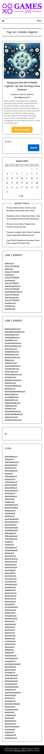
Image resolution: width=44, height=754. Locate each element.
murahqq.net (10, 280)
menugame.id (10, 661)
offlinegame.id (10, 533)
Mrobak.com (9, 360)
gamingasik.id (10, 570)
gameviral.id (9, 718)
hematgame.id (10, 655)
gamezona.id (10, 638)
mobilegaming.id (11, 530)
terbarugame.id (11, 547)
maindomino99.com (13, 286)
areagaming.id (10, 587)
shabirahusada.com (12, 403)
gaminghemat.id (11, 559)
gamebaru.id (9, 712)
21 (27, 183)
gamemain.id (10, 630)
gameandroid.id (11, 465)
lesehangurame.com (13, 329)
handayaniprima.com (13, 343)
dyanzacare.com (11, 417)
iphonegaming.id (11, 527)
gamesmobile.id (11, 485)
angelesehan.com (12, 354)
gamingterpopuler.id (13, 692)
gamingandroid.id (12, 519)
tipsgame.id (9, 553)
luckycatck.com (11, 349)
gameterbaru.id (11, 496)
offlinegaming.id (11, 536)
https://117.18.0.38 (12, 289)
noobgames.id (10, 715)
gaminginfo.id (10, 556)
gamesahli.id (10, 604)
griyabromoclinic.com (13, 420)
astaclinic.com (10, 408)
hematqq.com (10, 303)
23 (37, 183)
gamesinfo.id (10, 479)
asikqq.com (9, 263)
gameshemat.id (11, 618)
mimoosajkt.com (11, 372)
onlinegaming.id (11, 539)
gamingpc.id (9, 516)
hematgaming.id (11, 607)
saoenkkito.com (11, 340)
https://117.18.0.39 (12, 272)
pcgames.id (9, 544)
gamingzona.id (10, 579)
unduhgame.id (10, 735)
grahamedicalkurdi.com (14, 414)
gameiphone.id (10, 468)
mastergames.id (11, 658)
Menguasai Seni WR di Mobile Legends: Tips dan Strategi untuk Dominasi (22, 86)
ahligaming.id (10, 613)
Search (8, 142)
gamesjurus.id (10, 598)
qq (6, 434)
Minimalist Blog (19, 751)
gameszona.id (10, 610)
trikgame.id (9, 459)
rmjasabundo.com (12, 369)
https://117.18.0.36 (12, 266)
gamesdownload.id (12, 704)
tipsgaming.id (10, 510)
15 (32, 178)
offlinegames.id (11, 476)
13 (22, 178)
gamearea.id (9, 647)
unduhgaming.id (11, 675)
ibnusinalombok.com (13, 411)
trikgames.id (9, 502)
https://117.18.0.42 (12, 277)
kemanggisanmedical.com (15, 391)
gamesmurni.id (10, 596)
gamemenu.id (10, 635)
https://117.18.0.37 (12, 295)
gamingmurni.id (11, 562)
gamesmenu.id (10, 593)
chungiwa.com (10, 377)
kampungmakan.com (13, 346)
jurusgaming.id (10, 581)
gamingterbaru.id (11, 522)
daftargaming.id (11, 681)
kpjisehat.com (10, 383)
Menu (39, 21)
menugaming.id (11, 584)
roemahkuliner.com (12, 337)
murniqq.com (10, 306)
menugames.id (10, 616)
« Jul (21, 196)
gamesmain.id (10, 601)
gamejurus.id (10, 633)
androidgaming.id (12, 462)
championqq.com (12, 297)
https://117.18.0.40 (12, 300)
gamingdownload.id (12, 664)
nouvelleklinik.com (12, 397)
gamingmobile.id (11, 508)
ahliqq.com (9, 269)
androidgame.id (11, 456)
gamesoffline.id (11, 488)
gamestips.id (10, 493)
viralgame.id (9, 732)
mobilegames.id (11, 482)
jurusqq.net (9, 275)
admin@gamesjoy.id (22, 97)
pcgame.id (9, 542)
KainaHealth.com (11, 400)
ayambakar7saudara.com (15, 332)
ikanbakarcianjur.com (13, 380)
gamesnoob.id (10, 695)
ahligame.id (9, 650)
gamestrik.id (9, 499)
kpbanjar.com (10, 389)
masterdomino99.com (13, 292)
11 (12, 178)
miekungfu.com (11, 363)
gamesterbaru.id (11, 490)
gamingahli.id (10, 573)
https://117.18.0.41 (12, 283)
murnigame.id (10, 641)
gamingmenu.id (11, 567)
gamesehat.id (10, 724)
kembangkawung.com (13, 374)
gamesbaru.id (10, 701)
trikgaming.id (10, 513)
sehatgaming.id (11, 684)
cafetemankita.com (12, 366)
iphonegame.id (10, 525)
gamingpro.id (10, 672)
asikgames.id (10, 627)
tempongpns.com (12, 335)
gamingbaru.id (10, 667)
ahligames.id (10, 621)
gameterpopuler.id (12, 726)
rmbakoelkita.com (12, 352)
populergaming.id (11, 687)
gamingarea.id (10, 576)
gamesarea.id (10, 644)
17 (7, 183)
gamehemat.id (10, 624)
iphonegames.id (11, 471)
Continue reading (22, 130)
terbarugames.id (11, 550)
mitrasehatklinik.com (13, 386)
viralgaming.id (10, 689)
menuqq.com (10, 309)
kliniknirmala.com (11, 394)
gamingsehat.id (11, 678)
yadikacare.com (11, 406)
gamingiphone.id (11, 505)
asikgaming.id (10, 590)
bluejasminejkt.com (12, 357)
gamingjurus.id (10, 564)
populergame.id (11, 738)
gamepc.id (9, 473)
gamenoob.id (10, 707)
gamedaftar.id (10, 721)
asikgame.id (9, 652)
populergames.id (11, 709)
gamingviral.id (10, 670)
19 (17, 183)
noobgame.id (10, 729)
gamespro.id (10, 698)
